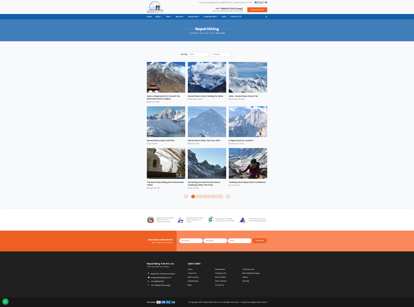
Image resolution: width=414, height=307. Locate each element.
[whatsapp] (5, 302)
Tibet (168, 17)
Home (149, 17)
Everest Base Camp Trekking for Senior (205, 96)
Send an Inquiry (257, 10)
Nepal (158, 17)
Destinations (220, 269)
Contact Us (235, 17)
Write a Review (221, 281)
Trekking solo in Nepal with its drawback (247, 182)
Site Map (245, 281)
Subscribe (260, 241)
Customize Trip (248, 269)
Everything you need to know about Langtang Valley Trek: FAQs (204, 183)
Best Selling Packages (251, 273)
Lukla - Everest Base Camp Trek (243, 96)
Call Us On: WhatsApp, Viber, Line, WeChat (227, 9)
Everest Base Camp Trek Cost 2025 (204, 140)
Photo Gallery (220, 277)
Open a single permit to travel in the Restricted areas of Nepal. (163, 97)
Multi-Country (193, 277)
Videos (245, 277)
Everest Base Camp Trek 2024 (160, 140)
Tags (212, 33)
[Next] (228, 196)
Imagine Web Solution (258, 302)
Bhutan (179, 17)
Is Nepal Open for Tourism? (241, 140)
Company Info (210, 17)
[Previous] (186, 196)
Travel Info (193, 17)
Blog (224, 17)
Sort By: (184, 54)
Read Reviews (193, 281)
